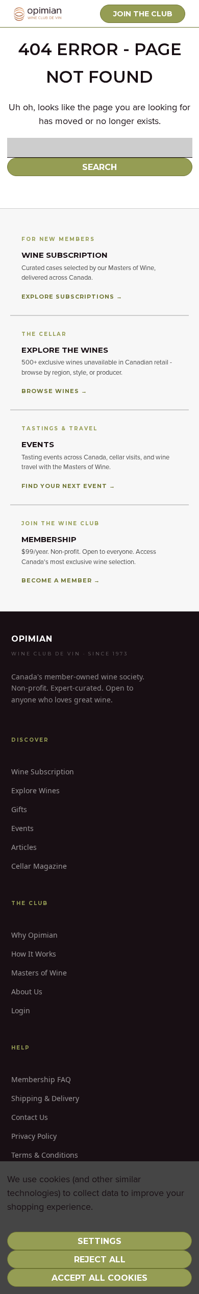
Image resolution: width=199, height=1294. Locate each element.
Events (22, 828)
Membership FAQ (41, 1079)
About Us (26, 991)
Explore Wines (35, 790)
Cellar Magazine (39, 866)
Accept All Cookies (99, 1278)
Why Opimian (34, 935)
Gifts (19, 809)
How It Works (33, 954)
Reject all (100, 1259)
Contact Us (29, 1117)
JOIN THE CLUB (142, 13)
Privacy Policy (34, 1136)
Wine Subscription (42, 771)
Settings (99, 1241)
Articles (24, 847)
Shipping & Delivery (45, 1098)
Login (20, 1010)
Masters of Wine (39, 973)
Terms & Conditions (44, 1155)
